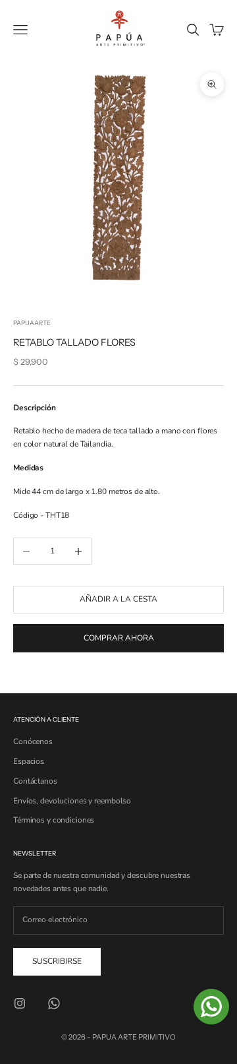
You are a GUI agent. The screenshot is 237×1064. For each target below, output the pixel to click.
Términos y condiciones (53, 820)
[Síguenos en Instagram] (19, 1003)
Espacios (28, 761)
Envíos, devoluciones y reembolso (72, 801)
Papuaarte (32, 323)
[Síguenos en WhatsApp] (54, 1003)
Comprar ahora (119, 638)
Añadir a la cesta (118, 599)
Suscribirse (57, 961)
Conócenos (33, 741)
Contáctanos (35, 781)
